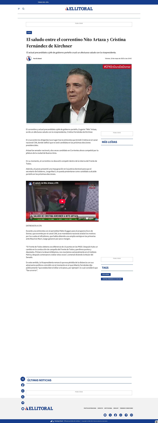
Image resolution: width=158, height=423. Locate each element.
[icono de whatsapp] (120, 415)
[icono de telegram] (126, 415)
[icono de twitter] (110, 415)
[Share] (22, 379)
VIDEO (29, 32)
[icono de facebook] (115, 415)
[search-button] (23, 9)
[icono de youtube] (105, 415)
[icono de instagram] (131, 415)
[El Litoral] (79, 8)
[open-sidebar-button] (19, 9)
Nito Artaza (105, 274)
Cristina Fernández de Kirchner (111, 279)
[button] (22, 385)
